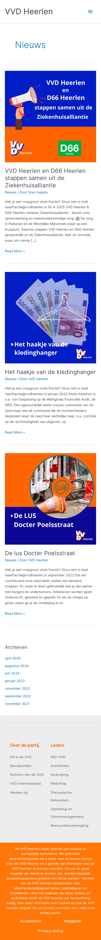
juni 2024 (12, 673)
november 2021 (17, 704)
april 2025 (13, 658)
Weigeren (72, 921)
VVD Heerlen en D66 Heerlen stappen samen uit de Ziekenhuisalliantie (45, 178)
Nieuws (10, 192)
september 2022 (18, 696)
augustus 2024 (17, 666)
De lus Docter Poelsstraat (40, 553)
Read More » (15, 250)
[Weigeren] (94, 891)
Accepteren (30, 921)
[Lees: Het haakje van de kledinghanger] (50, 317)
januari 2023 (15, 681)
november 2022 (17, 688)
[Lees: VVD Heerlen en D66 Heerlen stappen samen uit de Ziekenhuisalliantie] (50, 116)
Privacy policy (50, 930)
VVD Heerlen (29, 11)
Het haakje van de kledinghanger (50, 371)
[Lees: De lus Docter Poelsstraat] (50, 499)
